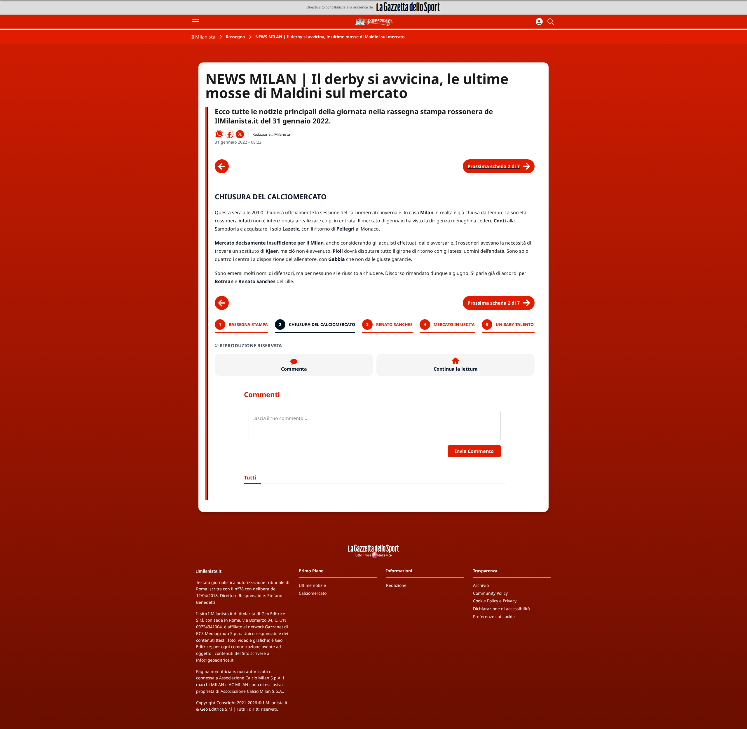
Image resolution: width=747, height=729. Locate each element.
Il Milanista (203, 37)
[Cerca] (551, 22)
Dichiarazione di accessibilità (501, 608)
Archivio (481, 585)
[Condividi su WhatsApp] (219, 134)
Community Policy (490, 593)
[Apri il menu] (195, 22)
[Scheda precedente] (222, 166)
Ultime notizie (312, 585)
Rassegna (235, 36)
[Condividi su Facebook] (229, 134)
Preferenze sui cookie (494, 616)
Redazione (396, 585)
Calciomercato (313, 593)
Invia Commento (474, 451)
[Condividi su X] (240, 134)
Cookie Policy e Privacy (494, 601)
